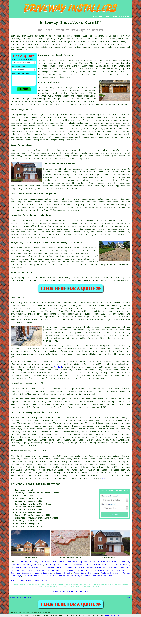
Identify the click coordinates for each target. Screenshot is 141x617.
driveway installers (39, 418)
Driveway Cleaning (21, 573)
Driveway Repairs (103, 565)
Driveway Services (33, 565)
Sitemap (12, 597)
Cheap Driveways (75, 568)
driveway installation (74, 63)
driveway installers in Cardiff (47, 311)
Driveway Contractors (52, 562)
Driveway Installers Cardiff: (27, 36)
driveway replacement (107, 423)
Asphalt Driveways (111, 573)
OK (119, 616)
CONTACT (115, 16)
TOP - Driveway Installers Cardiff (29, 581)
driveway (15, 39)
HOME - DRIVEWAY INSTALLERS (70, 591)
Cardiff (58, 367)
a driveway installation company (110, 131)
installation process (101, 169)
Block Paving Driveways (104, 562)
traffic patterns (39, 278)
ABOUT (108, 16)
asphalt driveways (83, 172)
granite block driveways (36, 432)
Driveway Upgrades (77, 570)
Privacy (128, 597)
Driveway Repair (28, 562)
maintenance (112, 199)
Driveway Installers (22, 570)
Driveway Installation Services (35, 484)
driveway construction (53, 126)
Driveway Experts (77, 562)
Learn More (109, 616)
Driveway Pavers (82, 565)
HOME (95, 16)
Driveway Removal (54, 568)
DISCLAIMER (125, 16)
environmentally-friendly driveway (74, 221)
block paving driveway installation (86, 434)
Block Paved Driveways (57, 576)
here (104, 478)
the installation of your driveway (60, 248)
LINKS (101, 16)
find (19, 456)
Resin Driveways (33, 568)
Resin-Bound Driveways (86, 573)
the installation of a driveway (59, 150)
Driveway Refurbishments (50, 570)
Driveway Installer (118, 568)
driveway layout (54, 88)
